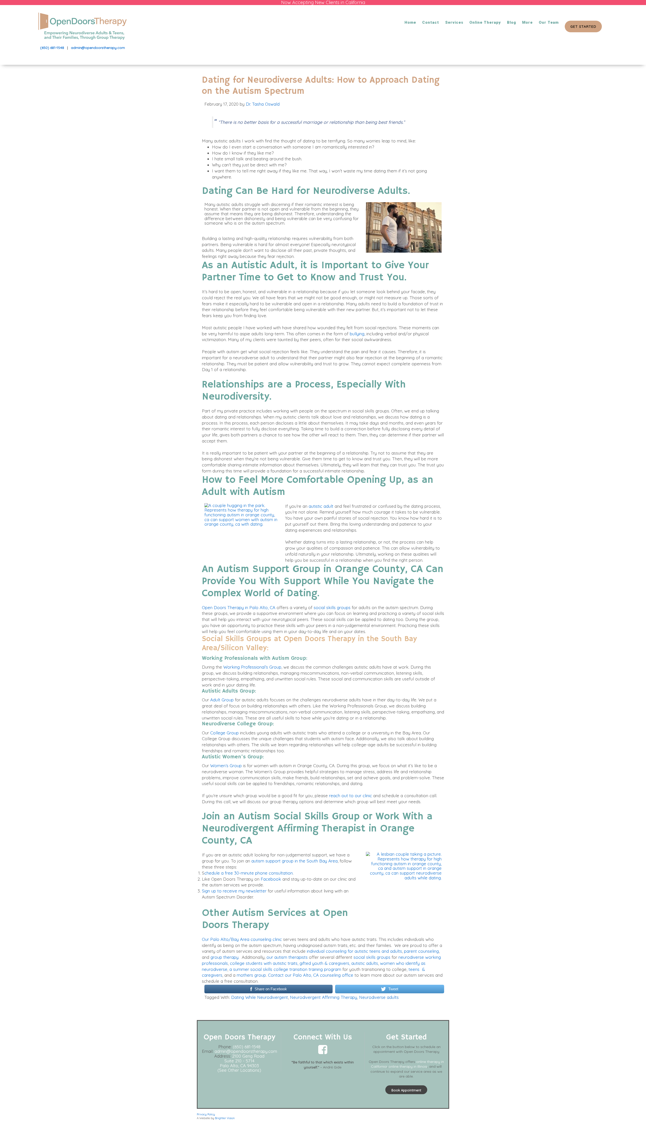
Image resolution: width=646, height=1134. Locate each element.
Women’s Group (226, 765)
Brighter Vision (225, 1118)
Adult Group (222, 699)
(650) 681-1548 (52, 47)
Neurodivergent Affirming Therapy (323, 997)
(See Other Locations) (239, 1070)
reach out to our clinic (350, 795)
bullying (357, 333)
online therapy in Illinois (408, 1066)
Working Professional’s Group (252, 667)
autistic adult (321, 506)
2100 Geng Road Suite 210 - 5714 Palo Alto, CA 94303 (242, 1060)
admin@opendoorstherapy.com (98, 47)
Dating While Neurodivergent (259, 997)
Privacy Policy (206, 1114)
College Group (224, 732)
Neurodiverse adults (379, 997)
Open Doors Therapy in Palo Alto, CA (238, 607)
